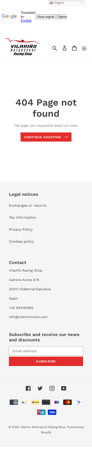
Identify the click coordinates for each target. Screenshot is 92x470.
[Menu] (84, 48)
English (58, 2)
